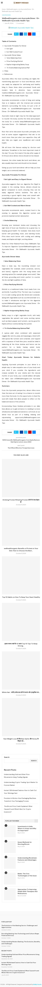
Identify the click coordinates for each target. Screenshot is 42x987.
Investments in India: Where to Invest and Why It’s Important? (27, 828)
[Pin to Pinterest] (29, 34)
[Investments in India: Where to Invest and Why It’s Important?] (10, 831)
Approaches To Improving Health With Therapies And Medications (27, 891)
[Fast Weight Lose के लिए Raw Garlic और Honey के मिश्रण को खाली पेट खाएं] (21, 717)
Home (3, 9)
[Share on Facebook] (21, 34)
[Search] (40, 3)
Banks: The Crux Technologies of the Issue (27, 875)
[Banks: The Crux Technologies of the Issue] (10, 878)
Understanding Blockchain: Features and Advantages (27, 859)
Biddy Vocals (37, 984)
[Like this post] (17, 34)
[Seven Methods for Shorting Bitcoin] (10, 847)
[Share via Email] (34, 34)
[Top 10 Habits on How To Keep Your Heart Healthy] (21, 575)
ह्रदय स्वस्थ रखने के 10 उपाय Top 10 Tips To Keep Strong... (21, 645)
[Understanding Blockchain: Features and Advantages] (10, 863)
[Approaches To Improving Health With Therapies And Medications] (10, 894)
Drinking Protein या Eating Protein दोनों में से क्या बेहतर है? (21, 501)
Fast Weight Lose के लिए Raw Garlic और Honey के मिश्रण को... (21, 740)
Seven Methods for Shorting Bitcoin (25, 843)
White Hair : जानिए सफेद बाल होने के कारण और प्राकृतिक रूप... (21, 692)
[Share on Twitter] (25, 34)
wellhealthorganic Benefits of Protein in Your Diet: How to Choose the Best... (21, 549)
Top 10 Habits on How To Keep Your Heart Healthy (21, 597)
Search (6, 757)
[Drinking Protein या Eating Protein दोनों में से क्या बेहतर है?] (21, 478)
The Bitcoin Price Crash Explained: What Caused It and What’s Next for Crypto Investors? (18, 809)
